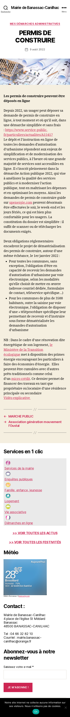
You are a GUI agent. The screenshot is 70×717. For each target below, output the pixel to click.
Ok (36, 711)
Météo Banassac (10, 596)
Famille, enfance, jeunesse (23, 490)
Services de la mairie (19, 468)
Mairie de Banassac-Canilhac (35, 8)
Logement (11, 501)
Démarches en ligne (18, 523)
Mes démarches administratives (35, 23)
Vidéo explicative (17, 398)
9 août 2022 (37, 49)
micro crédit (20, 379)
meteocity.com (24, 596)
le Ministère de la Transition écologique (28, 350)
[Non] (65, 707)
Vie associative (15, 512)
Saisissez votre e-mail (19, 667)
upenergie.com (20, 203)
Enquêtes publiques (18, 479)
